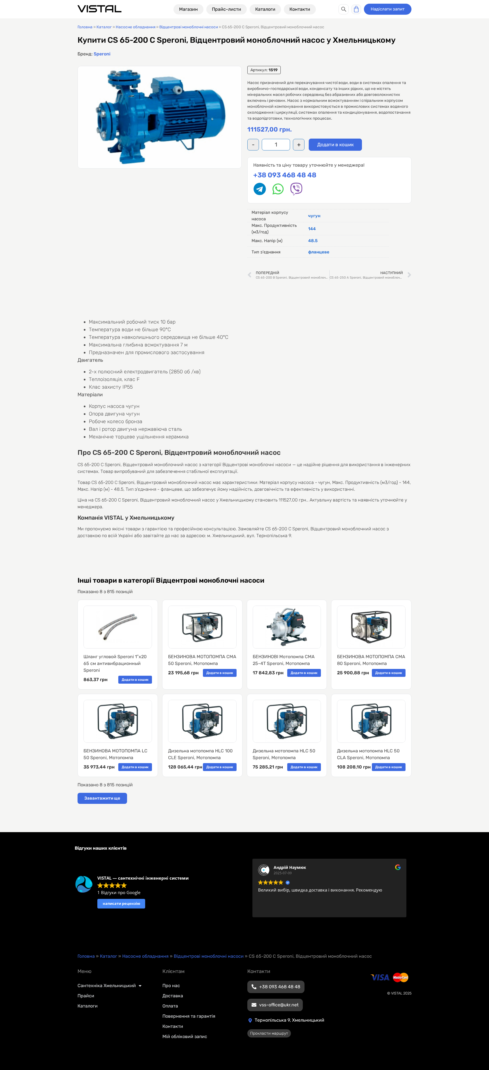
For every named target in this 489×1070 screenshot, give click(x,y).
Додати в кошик (335, 144)
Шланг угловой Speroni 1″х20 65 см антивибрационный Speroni (115, 663)
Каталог (104, 27)
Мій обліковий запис (184, 1036)
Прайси (86, 995)
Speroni (102, 54)
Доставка (172, 995)
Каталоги (88, 1006)
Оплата (170, 1006)
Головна (85, 27)
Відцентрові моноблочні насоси (188, 27)
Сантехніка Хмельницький (107, 985)
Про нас (171, 985)
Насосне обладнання (135, 27)
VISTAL (99, 9)
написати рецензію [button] (121, 903)
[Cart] (356, 9)
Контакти (172, 1026)
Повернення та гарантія (188, 1016)
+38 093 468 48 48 (284, 175)
